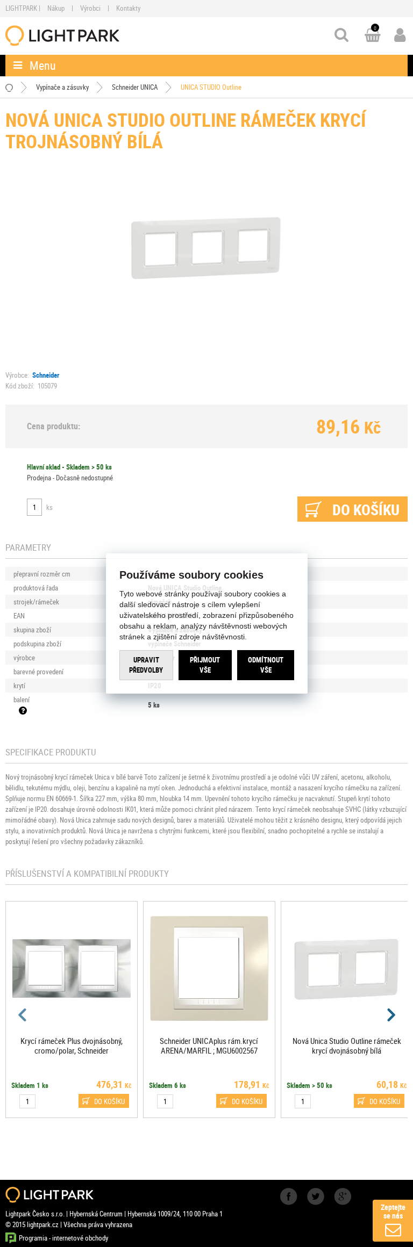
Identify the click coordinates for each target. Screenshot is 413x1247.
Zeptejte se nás (393, 1211)
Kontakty (128, 8)
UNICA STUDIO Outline (211, 87)
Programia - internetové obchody (63, 1238)
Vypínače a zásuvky (62, 87)
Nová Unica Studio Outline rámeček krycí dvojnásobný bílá (347, 1045)
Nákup (56, 8)
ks (49, 507)
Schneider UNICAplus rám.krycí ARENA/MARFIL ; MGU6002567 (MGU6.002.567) (209, 1050)
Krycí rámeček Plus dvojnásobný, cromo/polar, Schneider (71, 1045)
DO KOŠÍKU (109, 1101)
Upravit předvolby (146, 664)
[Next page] (390, 1015)
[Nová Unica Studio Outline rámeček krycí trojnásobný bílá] (206, 246)
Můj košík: (373, 36)
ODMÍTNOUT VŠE (265, 664)
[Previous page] (23, 1015)
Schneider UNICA (135, 87)
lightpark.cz (62, 35)
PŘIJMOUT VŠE (205, 664)
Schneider (45, 375)
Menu (43, 65)
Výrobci (90, 8)
